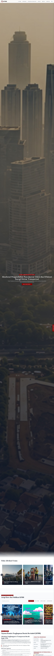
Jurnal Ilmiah (43, 600)
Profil (39, 1)
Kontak (48, 1)
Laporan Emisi (49, 600)
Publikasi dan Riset (32, 1)
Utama (19, 1)
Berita (43, 1)
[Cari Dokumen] (52, 1)
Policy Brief (37, 600)
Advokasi (24, 1)
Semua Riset (31, 600)
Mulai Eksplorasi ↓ (27, 284)
